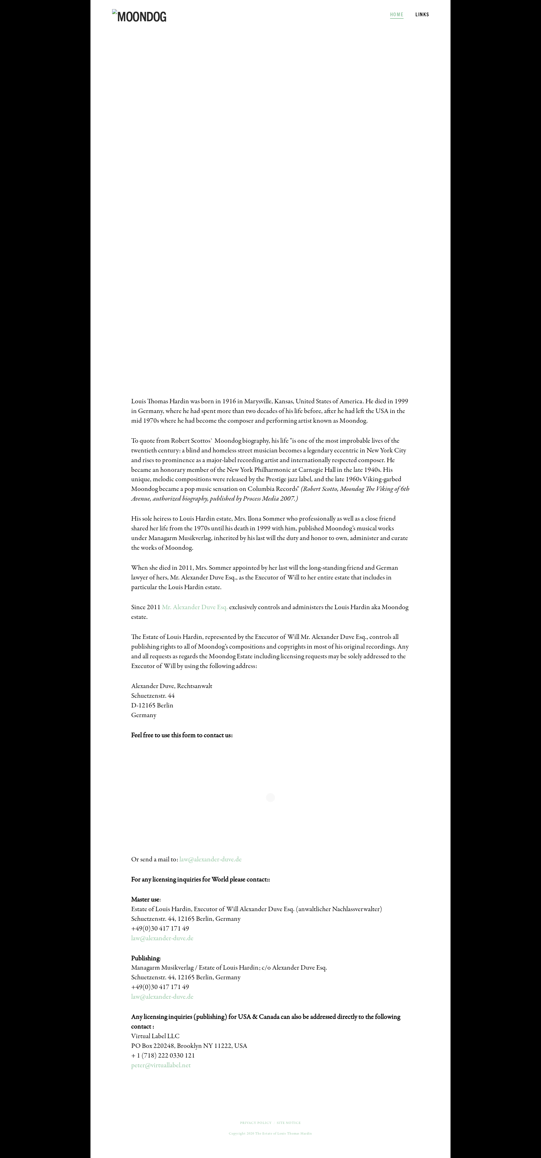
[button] (535, 6)
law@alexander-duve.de (210, 859)
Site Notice (289, 1123)
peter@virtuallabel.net (161, 1065)
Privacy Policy (256, 1123)
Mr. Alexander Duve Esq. (195, 607)
